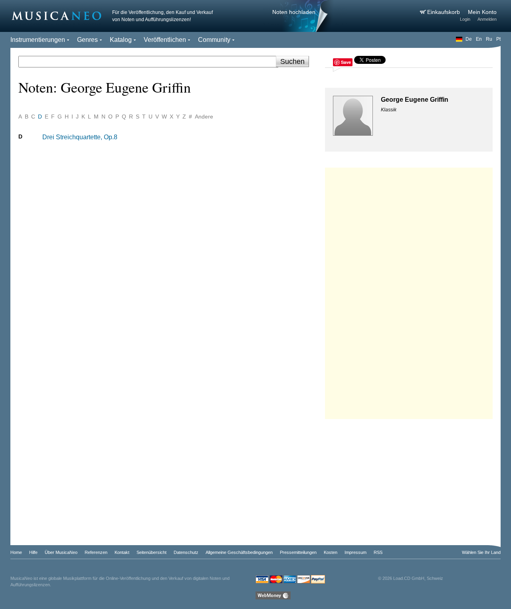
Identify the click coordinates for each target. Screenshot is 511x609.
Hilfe (33, 552)
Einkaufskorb (444, 12)
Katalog (121, 39)
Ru (489, 39)
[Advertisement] (409, 291)
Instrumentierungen (37, 39)
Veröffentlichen (165, 39)
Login (465, 19)
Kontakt (122, 552)
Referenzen (96, 552)
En (479, 39)
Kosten (330, 552)
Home (16, 552)
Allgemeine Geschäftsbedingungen (239, 552)
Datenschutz (186, 552)
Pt (498, 39)
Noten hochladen (293, 12)
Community (214, 39)
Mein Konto (482, 12)
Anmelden (487, 19)
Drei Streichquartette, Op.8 (79, 137)
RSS (378, 552)
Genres (87, 39)
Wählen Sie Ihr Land (481, 552)
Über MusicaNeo (61, 552)
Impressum (355, 552)
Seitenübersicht (151, 552)
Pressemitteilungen (298, 552)
